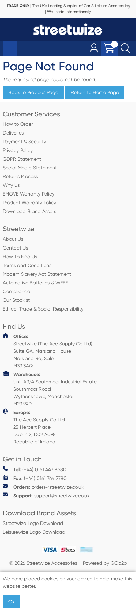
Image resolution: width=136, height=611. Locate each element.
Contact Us (15, 248)
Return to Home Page (95, 92)
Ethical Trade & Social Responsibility (43, 309)
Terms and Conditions (27, 265)
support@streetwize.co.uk (51, 496)
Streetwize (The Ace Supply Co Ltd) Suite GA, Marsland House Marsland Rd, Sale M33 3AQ (52, 351)
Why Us (11, 185)
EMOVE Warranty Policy (28, 194)
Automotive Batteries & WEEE (35, 282)
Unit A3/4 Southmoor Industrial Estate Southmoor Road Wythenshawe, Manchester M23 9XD (55, 389)
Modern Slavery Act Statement (37, 274)
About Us (13, 239)
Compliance (16, 291)
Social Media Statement (30, 167)
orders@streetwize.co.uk (48, 487)
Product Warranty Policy (29, 202)
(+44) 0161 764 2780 (40, 478)
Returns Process (20, 176)
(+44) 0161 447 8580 (39, 470)
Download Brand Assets (29, 211)
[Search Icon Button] (125, 48)
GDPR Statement (22, 159)
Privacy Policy (18, 150)
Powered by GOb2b (105, 563)
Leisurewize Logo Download (34, 532)
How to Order (18, 124)
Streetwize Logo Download (33, 523)
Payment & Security (24, 141)
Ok (11, 601)
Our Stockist (16, 300)
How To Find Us (20, 256)
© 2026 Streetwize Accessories (43, 563)
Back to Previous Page (33, 92)
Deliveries (13, 133)
